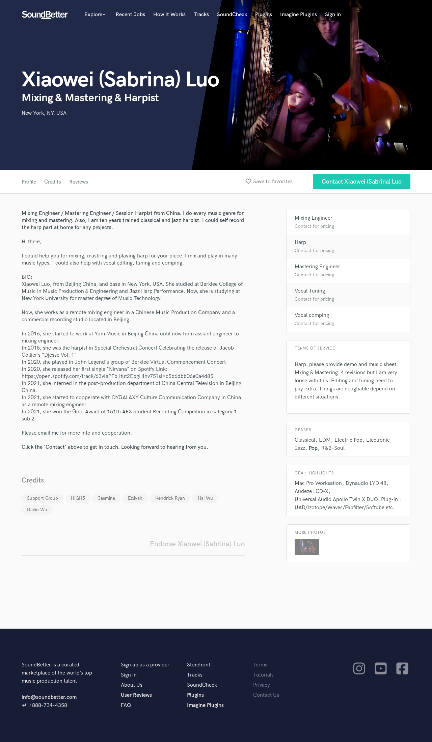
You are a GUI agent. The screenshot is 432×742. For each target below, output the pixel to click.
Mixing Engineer (313, 218)
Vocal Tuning (310, 291)
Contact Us (266, 695)
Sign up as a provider (145, 665)
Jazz (300, 448)
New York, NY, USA (44, 113)
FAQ (126, 705)
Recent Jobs (130, 14)
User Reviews (136, 695)
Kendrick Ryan (170, 498)
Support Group (42, 498)
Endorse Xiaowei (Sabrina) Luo (197, 544)
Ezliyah (135, 498)
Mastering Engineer (317, 267)
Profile (29, 182)
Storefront (198, 665)
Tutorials (263, 675)
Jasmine (106, 498)
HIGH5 (78, 498)
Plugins (263, 14)
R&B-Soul (333, 448)
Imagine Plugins (298, 14)
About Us (131, 685)
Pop (313, 448)
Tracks (201, 14)
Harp (300, 242)
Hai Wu (205, 498)
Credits (52, 182)
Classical (305, 440)
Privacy (261, 685)
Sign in (333, 14)
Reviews (78, 182)
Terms (260, 665)
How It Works (169, 14)
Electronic (378, 440)
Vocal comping (312, 315)
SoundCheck (232, 14)
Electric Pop (348, 440)
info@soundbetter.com (49, 697)
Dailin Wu (37, 510)
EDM (325, 440)
